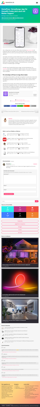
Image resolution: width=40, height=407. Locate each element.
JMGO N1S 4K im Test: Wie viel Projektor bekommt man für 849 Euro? (16, 330)
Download (34, 94)
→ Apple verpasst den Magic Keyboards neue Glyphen (9, 377)
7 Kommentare (26, 148)
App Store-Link (30, 50)
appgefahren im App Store (20, 223)
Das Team (20, 232)
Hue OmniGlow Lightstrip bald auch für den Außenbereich (13, 294)
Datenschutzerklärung (19, 388)
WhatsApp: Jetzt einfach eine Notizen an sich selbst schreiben (30, 112)
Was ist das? (13, 19)
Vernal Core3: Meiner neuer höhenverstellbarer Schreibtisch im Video (16, 327)
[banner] (7, 2)
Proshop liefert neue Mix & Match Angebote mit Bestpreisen (14, 320)
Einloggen (20, 226)
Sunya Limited (15, 93)
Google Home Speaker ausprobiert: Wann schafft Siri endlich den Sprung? (17, 337)
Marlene (15, 18)
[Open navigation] (36, 2)
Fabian (21, 135)
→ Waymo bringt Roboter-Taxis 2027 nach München (8, 358)
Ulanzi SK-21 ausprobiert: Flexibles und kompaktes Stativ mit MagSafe (16, 334)
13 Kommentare (26, 135)
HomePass (5, 68)
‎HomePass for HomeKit (14, 92)
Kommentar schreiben (27, 144)
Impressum (17, 387)
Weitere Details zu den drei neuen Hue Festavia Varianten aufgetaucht (16, 264)
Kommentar (6, 174)
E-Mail (5, 189)
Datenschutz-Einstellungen (34, 405)
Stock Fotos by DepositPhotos (24, 405)
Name (5, 185)
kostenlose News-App (6, 396)
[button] (7, 106)
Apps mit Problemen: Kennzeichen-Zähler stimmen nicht (10, 112)
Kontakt (20, 229)
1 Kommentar (21, 18)
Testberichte (20, 221)
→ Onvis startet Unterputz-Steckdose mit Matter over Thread (10, 365)
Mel (20, 139)
